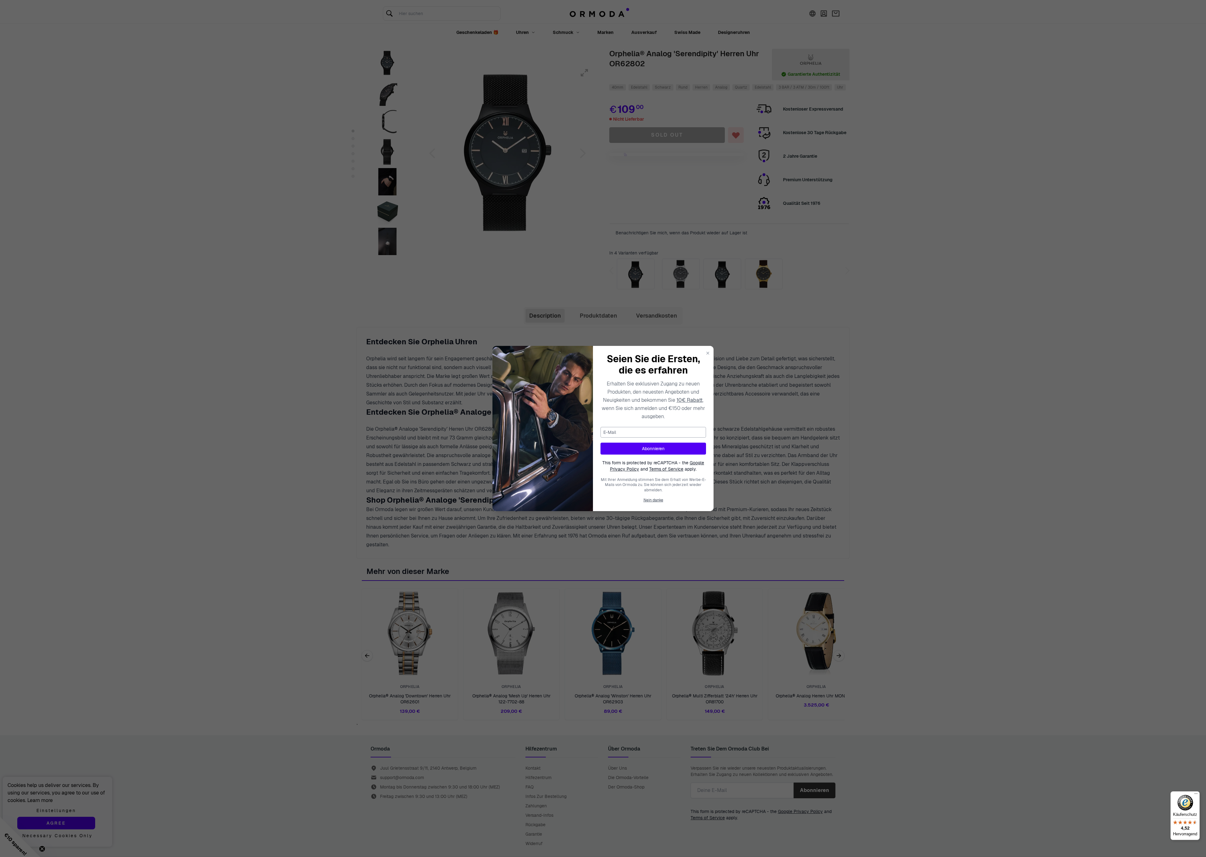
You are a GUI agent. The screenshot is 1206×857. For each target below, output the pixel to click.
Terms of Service (666, 469)
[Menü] (1196, 795)
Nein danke (653, 500)
